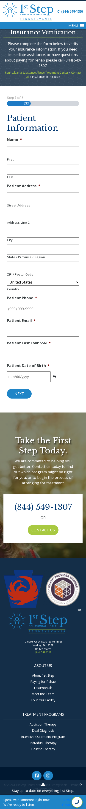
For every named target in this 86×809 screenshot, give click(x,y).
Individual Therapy (43, 743)
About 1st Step (43, 675)
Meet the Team (43, 694)
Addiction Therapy (43, 724)
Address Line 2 (18, 222)
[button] (73, 25)
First (10, 159)
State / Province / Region (26, 257)
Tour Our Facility (43, 700)
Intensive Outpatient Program (43, 736)
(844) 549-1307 (71, 11)
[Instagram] (48, 776)
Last (10, 177)
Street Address (18, 205)
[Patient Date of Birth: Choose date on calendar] (54, 377)
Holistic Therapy (43, 749)
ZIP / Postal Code (20, 274)
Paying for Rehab (43, 681)
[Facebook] (37, 776)
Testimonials (43, 688)
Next (19, 393)
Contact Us (43, 530)
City (10, 240)
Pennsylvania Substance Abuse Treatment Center (36, 73)
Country (13, 289)
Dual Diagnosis (43, 730)
